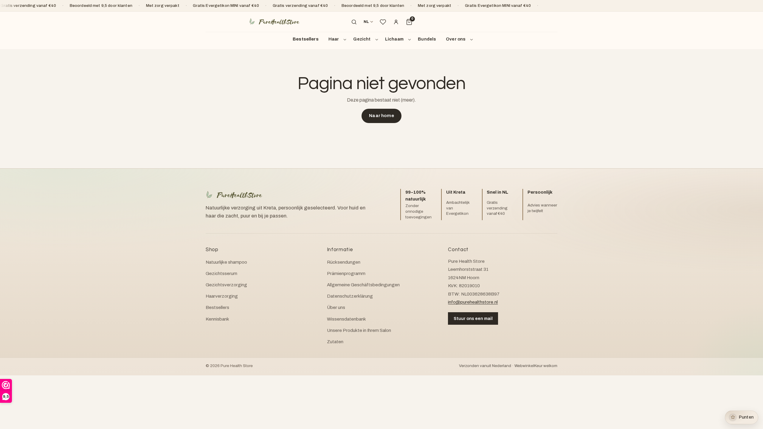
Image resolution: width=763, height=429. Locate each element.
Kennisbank (217, 319)
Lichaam (394, 39)
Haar (333, 39)
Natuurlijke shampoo (226, 262)
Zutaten (335, 341)
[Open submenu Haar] (345, 39)
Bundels (427, 39)
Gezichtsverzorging (226, 284)
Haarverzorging (222, 296)
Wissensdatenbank (346, 319)
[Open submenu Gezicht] (377, 39)
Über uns (336, 307)
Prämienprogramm (346, 273)
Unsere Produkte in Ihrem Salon (359, 330)
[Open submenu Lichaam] (410, 39)
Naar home (381, 115)
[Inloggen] (396, 22)
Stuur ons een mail (473, 318)
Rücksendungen (343, 262)
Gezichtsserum (221, 273)
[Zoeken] (354, 22)
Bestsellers (306, 39)
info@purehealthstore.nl (473, 302)
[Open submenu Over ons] (472, 39)
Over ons (456, 39)
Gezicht (361, 39)
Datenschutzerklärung (350, 296)
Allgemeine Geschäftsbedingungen (363, 284)
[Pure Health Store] (274, 22)
